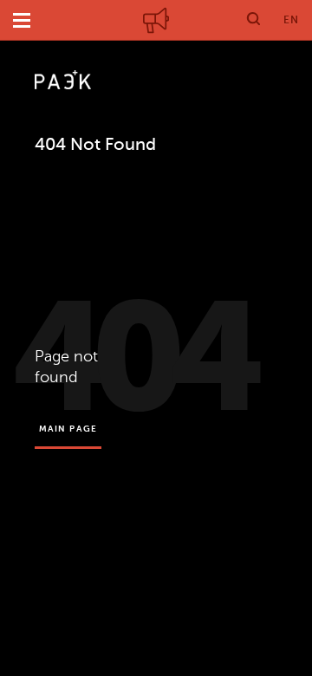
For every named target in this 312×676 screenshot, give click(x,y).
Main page (68, 428)
